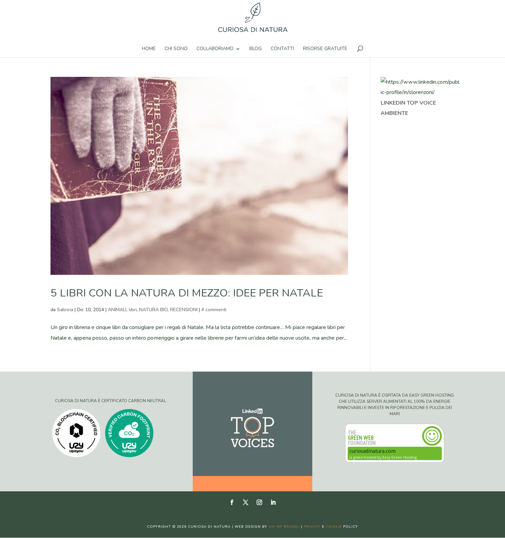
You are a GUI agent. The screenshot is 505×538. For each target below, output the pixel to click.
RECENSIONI (184, 309)
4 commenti (213, 309)
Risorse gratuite (325, 49)
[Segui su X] (245, 502)
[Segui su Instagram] (259, 502)
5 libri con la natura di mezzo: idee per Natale (186, 293)
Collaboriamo (215, 49)
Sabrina (65, 309)
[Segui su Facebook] (231, 502)
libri (133, 309)
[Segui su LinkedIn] (273, 502)
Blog (255, 49)
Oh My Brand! (284, 526)
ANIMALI (117, 309)
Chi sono (176, 49)
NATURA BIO (153, 309)
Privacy (312, 526)
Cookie (334, 526)
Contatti (282, 49)
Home (149, 49)
